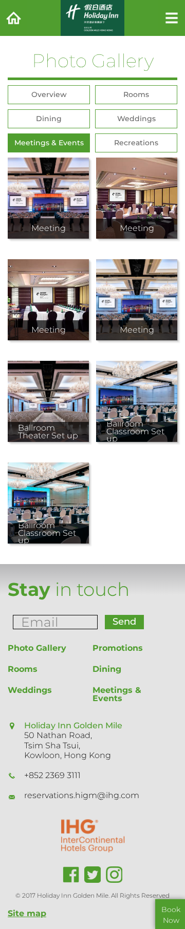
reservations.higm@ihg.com (81, 795)
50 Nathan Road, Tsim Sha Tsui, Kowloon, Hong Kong (67, 745)
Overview (49, 94)
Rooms (136, 94)
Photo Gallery (37, 648)
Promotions (117, 648)
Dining (49, 118)
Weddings (136, 118)
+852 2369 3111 (52, 775)
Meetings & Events (49, 142)
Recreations (136, 142)
